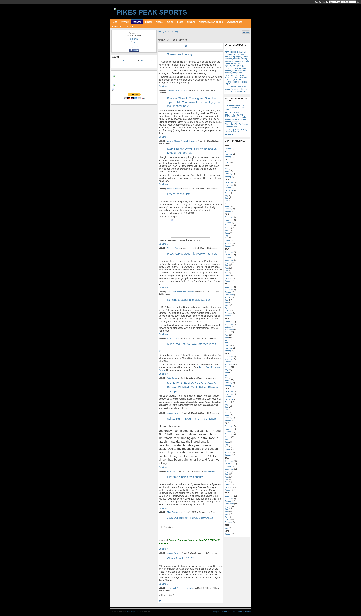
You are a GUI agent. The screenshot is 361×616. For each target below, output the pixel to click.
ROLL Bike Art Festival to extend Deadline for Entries (236, 88)
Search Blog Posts (186, 46)
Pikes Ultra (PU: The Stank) (236, 124)
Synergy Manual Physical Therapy (181, 141)
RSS (160, 601)
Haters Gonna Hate (179, 194)
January (228, 157)
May (226, 201)
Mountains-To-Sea (232, 63)
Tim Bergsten (125, 61)
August (228, 193)
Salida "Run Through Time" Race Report (191, 418)
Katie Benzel (172, 378)
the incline (229, 134)
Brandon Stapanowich (176, 90)
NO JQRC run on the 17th (235, 92)
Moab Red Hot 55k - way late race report (191, 344)
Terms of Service (244, 612)
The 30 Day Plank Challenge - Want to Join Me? (236, 130)
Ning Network (146, 61)
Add (247, 32)
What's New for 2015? (180, 558)
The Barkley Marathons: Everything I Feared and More (234, 107)
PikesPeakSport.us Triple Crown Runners (192, 253)
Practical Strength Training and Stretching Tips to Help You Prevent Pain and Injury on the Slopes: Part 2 (193, 102)
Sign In (325, 2)
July (226, 195)
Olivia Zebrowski (173, 512)
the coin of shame (232, 112)
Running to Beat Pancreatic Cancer (188, 299)
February (228, 154)
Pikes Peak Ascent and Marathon (180, 292)
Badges (216, 612)
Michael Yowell (173, 413)
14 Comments (209, 471)
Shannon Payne (173, 189)
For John (228, 50)
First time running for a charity (185, 476)
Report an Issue (228, 612)
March (227, 162)
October (228, 149)
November (229, 185)
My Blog (174, 31)
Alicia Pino (171, 471)
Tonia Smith (172, 338)
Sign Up (318, 2)
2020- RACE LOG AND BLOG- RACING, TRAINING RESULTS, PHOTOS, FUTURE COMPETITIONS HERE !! (236, 79)
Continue (163, 86)
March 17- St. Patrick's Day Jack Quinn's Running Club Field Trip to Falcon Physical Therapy (192, 387)
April (226, 151)
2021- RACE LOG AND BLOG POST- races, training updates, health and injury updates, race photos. (236, 69)
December (229, 182)
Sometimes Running (179, 54)
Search (358, 2)
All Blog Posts (163, 31)
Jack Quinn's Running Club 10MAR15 (190, 517)
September (229, 190)
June (227, 198)
